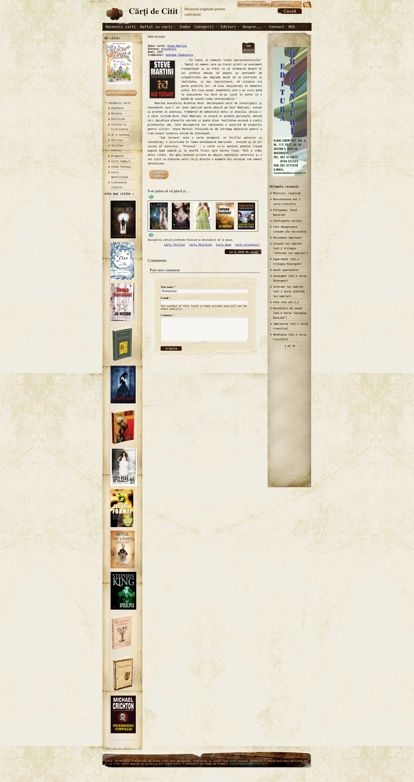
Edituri (228, 27)
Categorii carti (119, 103)
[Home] (114, 20)
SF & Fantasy (120, 134)
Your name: (168, 287)
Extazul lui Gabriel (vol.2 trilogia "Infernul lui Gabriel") (290, 248)
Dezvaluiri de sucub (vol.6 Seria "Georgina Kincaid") (289, 313)
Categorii (204, 27)
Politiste (118, 119)
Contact (276, 27)
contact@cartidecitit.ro (247, 763)
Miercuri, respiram (286, 193)
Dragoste (117, 156)
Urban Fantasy (121, 166)
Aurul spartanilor (286, 270)
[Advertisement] (288, 419)
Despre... (252, 27)
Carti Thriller (174, 244)
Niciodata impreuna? (287, 237)
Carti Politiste (200, 244)
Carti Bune (223, 244)
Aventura (117, 108)
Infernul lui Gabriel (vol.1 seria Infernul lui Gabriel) (289, 291)
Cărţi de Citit (153, 10)
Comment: (167, 315)
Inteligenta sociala (287, 220)
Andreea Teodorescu (179, 54)
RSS (292, 27)
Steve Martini (177, 45)
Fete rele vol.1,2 (286, 302)
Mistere (116, 113)
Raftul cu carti (156, 27)
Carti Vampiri (121, 161)
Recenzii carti (121, 27)
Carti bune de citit (243, 251)
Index (184, 27)
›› (300, 346)
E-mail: (166, 298)
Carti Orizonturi (247, 244)
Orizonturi (168, 48)
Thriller (117, 140)
